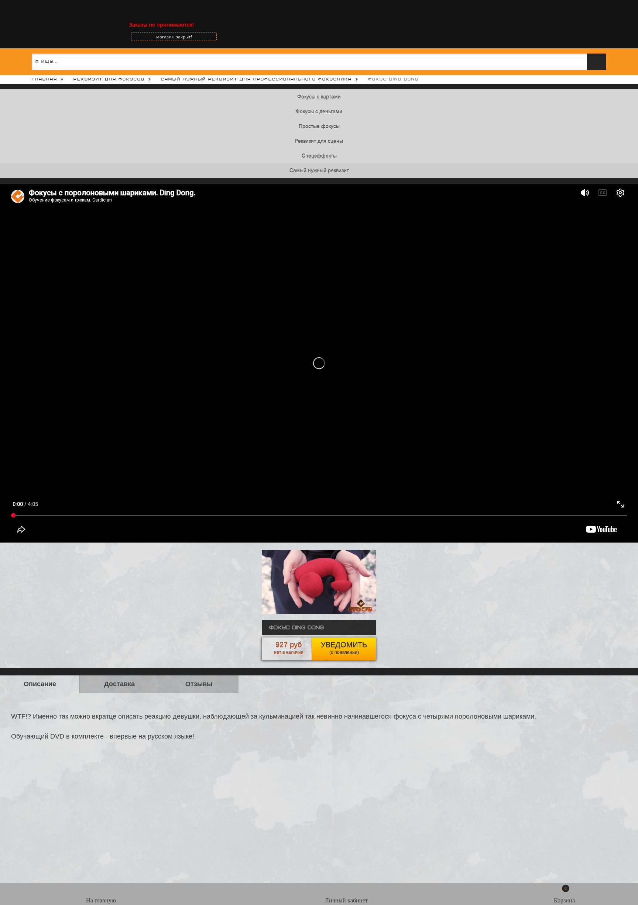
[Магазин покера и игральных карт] (31, 24)
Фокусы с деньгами (319, 111)
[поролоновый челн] (319, 612)
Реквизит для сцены (319, 141)
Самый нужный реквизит (319, 170)
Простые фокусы (319, 126)
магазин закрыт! (174, 37)
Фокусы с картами (319, 97)
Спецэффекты (319, 156)
